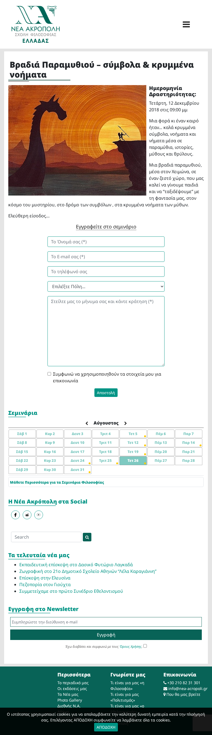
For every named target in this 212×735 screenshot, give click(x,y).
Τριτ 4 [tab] (105, 433)
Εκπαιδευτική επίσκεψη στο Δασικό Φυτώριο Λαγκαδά (76, 565)
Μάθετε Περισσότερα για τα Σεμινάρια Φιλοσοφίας (57, 482)
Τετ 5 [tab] (133, 433)
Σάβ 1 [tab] (22, 433)
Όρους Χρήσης (131, 646)
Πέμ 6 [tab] (161, 433)
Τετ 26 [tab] (133, 460)
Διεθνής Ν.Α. (69, 705)
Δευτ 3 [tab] (77, 433)
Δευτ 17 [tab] (77, 451)
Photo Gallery (69, 700)
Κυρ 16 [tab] (50, 451)
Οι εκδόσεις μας (72, 688)
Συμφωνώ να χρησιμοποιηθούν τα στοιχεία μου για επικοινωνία (107, 377)
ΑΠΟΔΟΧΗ (106, 727)
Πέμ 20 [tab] (161, 451)
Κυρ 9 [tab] (50, 442)
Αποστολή (106, 392)
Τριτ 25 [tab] (105, 460)
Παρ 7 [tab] (188, 433)
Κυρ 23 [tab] (50, 460)
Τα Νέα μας (67, 694)
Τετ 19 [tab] (133, 451)
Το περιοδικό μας (73, 682)
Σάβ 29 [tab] (22, 469)
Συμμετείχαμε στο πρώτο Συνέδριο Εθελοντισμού (71, 591)
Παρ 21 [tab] (188, 451)
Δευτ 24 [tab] (77, 460)
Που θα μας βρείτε (183, 694)
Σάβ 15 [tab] (22, 451)
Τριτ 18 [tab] (105, 451)
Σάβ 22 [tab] (22, 460)
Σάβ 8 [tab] (22, 442)
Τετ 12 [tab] (133, 442)
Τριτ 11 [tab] (105, 442)
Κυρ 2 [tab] (50, 433)
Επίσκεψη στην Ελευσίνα (44, 578)
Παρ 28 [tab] (188, 460)
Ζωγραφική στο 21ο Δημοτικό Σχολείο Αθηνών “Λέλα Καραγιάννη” (88, 571)
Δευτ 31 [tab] (77, 469)
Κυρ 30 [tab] (50, 469)
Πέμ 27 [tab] (161, 460)
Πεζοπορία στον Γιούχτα (45, 584)
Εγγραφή (106, 635)
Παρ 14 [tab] (188, 442)
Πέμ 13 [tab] (161, 442)
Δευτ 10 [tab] (77, 442)
